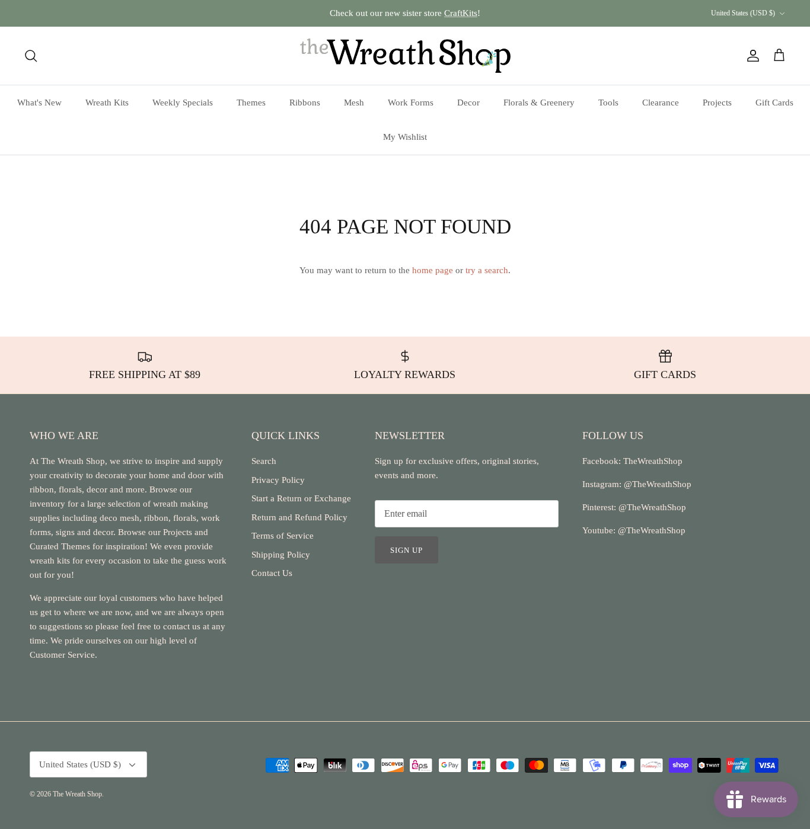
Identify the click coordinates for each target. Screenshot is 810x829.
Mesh (354, 102)
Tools (608, 102)
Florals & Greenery (539, 102)
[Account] (750, 56)
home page (432, 270)
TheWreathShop (653, 461)
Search (263, 461)
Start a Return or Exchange (301, 498)
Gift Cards (774, 102)
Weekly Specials (182, 102)
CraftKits (460, 13)
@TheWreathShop (651, 507)
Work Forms (410, 102)
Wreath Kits (107, 102)
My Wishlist (405, 137)
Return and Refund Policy (299, 517)
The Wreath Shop (77, 794)
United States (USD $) (743, 13)
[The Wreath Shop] (405, 56)
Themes (251, 102)
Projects (717, 102)
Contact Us (271, 573)
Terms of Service (282, 535)
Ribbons (304, 102)
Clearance (660, 102)
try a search (486, 270)
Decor (468, 102)
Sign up (406, 550)
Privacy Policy (278, 480)
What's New (39, 102)
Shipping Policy (280, 554)
